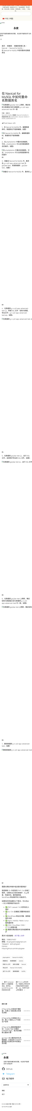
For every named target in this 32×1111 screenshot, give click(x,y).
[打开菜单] (1, 39)
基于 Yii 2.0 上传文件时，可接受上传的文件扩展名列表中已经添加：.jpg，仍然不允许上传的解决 (23, 986)
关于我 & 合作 (19, 936)
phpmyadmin (6, 957)
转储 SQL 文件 (6, 964)
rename (21, 961)
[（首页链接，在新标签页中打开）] (2, 23)
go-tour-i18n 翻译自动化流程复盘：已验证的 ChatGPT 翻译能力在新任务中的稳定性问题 (11, 1040)
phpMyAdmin (14, 117)
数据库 (9, 46)
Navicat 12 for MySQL (16, 968)
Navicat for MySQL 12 (22, 115)
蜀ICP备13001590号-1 (15, 1104)
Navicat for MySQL (16, 48)
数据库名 (5, 961)
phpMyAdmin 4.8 (10, 118)
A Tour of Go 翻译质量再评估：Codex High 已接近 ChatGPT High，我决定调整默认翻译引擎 (12, 1029)
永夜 (16, 28)
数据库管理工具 (19, 46)
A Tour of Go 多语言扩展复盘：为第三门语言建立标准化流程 (11, 1010)
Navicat (4, 48)
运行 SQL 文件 (6, 971)
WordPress (6, 1106)
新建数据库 (13, 961)
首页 (3, 46)
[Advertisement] (16, 71)
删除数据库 (16, 971)
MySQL (4, 118)
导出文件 (5, 968)
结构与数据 (16, 964)
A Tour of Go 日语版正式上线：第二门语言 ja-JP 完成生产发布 (11, 1020)
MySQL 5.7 (26, 117)
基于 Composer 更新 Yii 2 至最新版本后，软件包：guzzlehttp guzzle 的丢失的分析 (8, 986)
